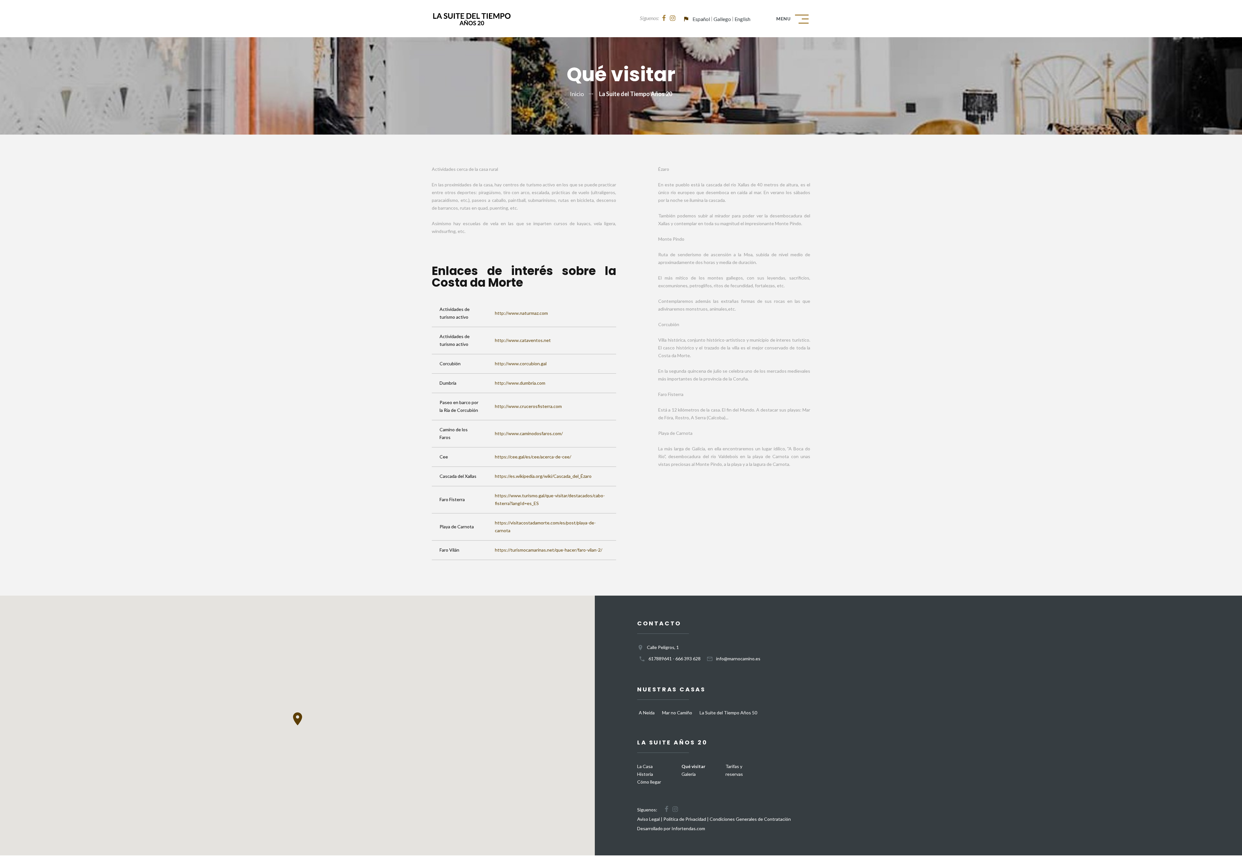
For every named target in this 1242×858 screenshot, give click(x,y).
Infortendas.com (688, 828)
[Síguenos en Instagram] (672, 18)
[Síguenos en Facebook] (664, 18)
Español (701, 19)
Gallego (722, 19)
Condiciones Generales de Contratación (750, 819)
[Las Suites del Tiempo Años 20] (471, 19)
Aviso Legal (648, 819)
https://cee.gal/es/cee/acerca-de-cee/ (533, 456)
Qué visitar (693, 766)
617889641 (660, 658)
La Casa (645, 766)
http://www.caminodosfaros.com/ (529, 433)
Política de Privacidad (684, 819)
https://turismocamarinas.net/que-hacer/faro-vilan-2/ (548, 550)
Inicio (577, 93)
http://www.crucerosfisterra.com (528, 406)
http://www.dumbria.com (520, 383)
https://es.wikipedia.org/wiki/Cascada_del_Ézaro (543, 476)
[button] (297, 718)
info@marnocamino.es (738, 658)
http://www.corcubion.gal (521, 363)
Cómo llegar (649, 782)
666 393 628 (688, 658)
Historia (645, 774)
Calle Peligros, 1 (663, 647)
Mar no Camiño (677, 712)
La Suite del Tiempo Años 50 (728, 712)
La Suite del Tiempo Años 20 (635, 93)
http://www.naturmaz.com (521, 313)
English (742, 19)
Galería (688, 774)
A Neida (647, 712)
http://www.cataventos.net (523, 340)
